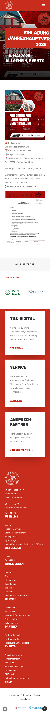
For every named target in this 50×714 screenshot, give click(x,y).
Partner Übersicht (13, 635)
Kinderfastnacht (12, 658)
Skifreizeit (10, 674)
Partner (11, 626)
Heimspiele (10, 611)
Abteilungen (14, 563)
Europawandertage (14, 666)
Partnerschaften (12, 638)
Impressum (14, 695)
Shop (8, 681)
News (7, 556)
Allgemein (16, 60)
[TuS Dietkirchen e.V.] (9, 5)
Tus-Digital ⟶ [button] (18, 348)
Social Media (11, 560)
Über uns (11, 516)
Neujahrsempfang (13, 654)
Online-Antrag (11, 623)
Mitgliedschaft (11, 619)
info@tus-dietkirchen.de (16, 507)
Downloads (10, 607)
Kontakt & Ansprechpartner (18, 615)
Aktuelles (13, 547)
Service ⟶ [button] (16, 400)
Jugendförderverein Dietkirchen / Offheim (24, 544)
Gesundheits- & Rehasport (17, 595)
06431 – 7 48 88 (12, 503)
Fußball (8, 572)
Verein (8, 525)
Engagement (11, 536)
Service (10, 599)
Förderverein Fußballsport (17, 642)
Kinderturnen (11, 580)
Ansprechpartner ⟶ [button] (21, 450)
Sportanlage (10, 540)
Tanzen (8, 587)
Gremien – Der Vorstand (15, 532)
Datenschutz (27, 695)
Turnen (8, 576)
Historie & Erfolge (13, 528)
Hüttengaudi (10, 670)
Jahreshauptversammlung (17, 678)
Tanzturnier (10, 662)
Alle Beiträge (25, 264)
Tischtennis (10, 583)
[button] (6, 513)
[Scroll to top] (44, 708)
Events (37, 60)
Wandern (9, 591)
